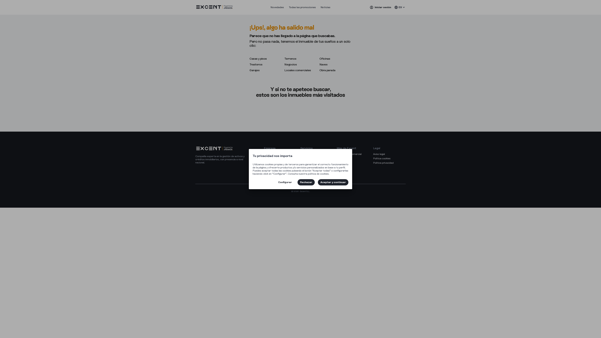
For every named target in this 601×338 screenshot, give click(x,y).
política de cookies (318, 173)
